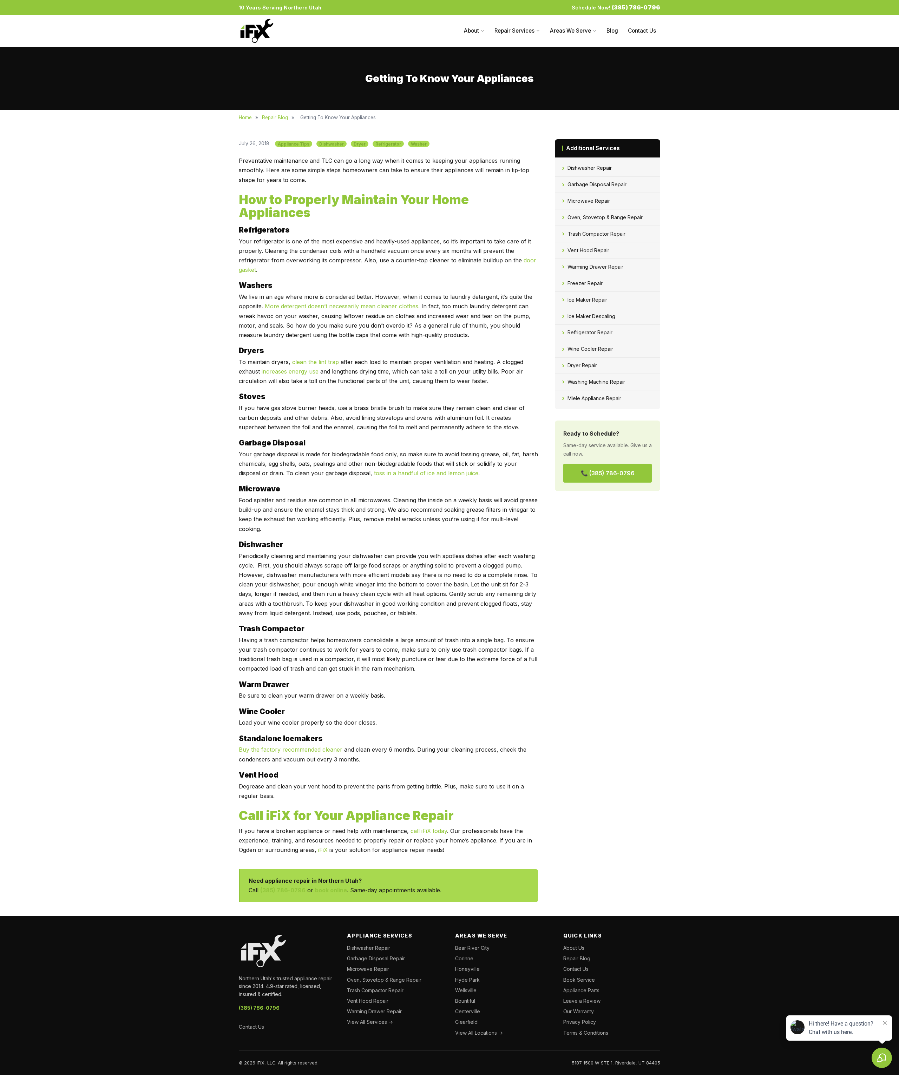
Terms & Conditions (585, 1033)
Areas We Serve (570, 30)
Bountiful (465, 1001)
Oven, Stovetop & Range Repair (605, 217)
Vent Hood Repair (588, 250)
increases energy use (290, 371)
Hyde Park (467, 980)
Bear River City (472, 948)
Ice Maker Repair (587, 300)
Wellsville (466, 990)
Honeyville (467, 969)
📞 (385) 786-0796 (608, 473)
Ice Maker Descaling (591, 316)
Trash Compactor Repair (596, 234)
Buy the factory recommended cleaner (290, 749)
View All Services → (370, 1022)
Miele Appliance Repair (594, 398)
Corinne (464, 958)
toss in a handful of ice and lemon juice (426, 473)
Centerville (467, 1011)
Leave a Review (582, 1001)
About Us (573, 948)
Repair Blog (275, 117)
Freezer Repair (585, 283)
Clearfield (466, 1022)
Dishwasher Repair (589, 168)
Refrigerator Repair (589, 332)
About (471, 30)
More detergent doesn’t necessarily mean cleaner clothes (341, 306)
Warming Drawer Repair (595, 267)
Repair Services (514, 30)
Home (245, 117)
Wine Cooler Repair (590, 349)
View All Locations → (479, 1033)
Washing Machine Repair (596, 382)
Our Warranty (578, 1011)
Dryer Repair (582, 365)
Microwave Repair (588, 201)
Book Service (579, 980)
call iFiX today (429, 830)
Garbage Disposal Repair (596, 184)
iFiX (323, 849)
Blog (612, 30)
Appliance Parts (581, 990)
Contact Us (642, 30)
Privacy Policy (579, 1022)
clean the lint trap (315, 361)
